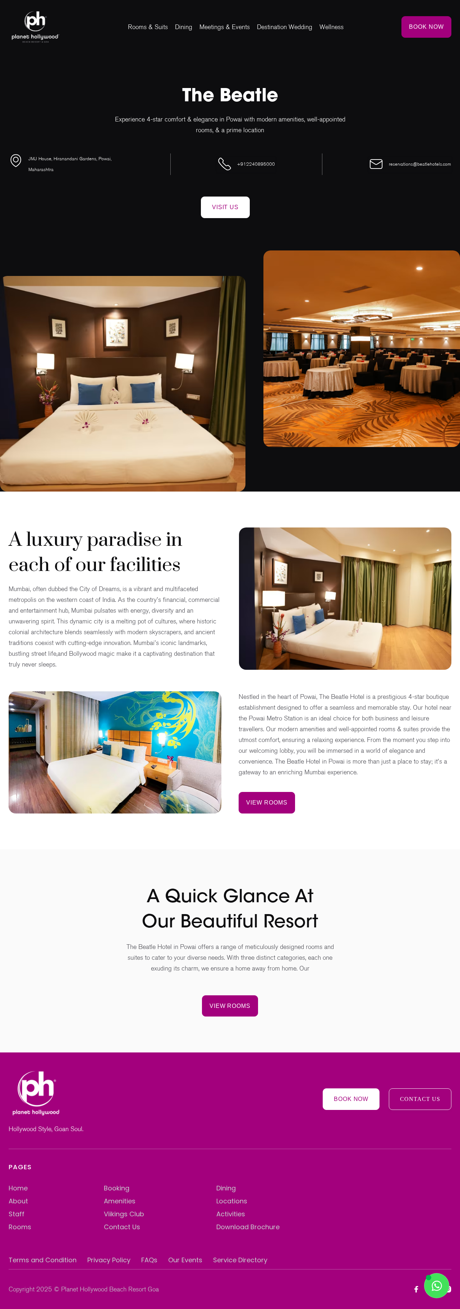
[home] (36, 27)
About (18, 1201)
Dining (183, 27)
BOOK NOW (426, 26)
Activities (230, 1213)
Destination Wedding (284, 27)
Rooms (20, 1226)
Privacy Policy (108, 1259)
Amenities (119, 1201)
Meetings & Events (224, 27)
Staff (16, 1213)
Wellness (331, 27)
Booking (116, 1188)
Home (18, 1188)
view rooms (230, 1006)
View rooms (267, 802)
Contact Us (122, 1226)
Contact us (420, 1099)
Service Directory (240, 1259)
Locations (231, 1201)
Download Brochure (248, 1226)
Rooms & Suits (148, 27)
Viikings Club (124, 1213)
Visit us (225, 207)
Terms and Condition (43, 1259)
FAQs (149, 1259)
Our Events (185, 1259)
